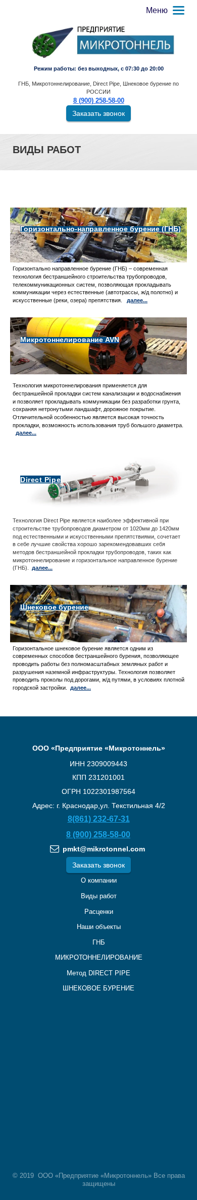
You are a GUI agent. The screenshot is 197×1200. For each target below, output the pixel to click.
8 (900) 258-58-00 (98, 100)
